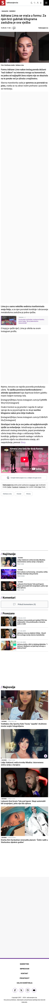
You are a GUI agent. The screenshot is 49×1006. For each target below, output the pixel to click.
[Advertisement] (24, 197)
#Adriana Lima (7, 494)
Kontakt (24, 973)
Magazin (5, 11)
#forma (28, 494)
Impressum (24, 969)
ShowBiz (12, 11)
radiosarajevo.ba (32, 997)
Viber (39, 487)
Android (32, 485)
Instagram (22, 487)
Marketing (24, 964)
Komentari (9, 597)
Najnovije (9, 687)
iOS (37, 485)
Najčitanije (9, 554)
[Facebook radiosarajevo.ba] (15, 990)
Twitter (9, 487)
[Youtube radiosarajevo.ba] (34, 990)
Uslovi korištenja (24, 983)
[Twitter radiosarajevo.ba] (21, 990)
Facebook (15, 487)
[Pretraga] (34, 3)
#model (19, 494)
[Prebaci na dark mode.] (31, 3)
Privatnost (24, 978)
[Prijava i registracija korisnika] (37, 3)
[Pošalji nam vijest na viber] (27, 990)
